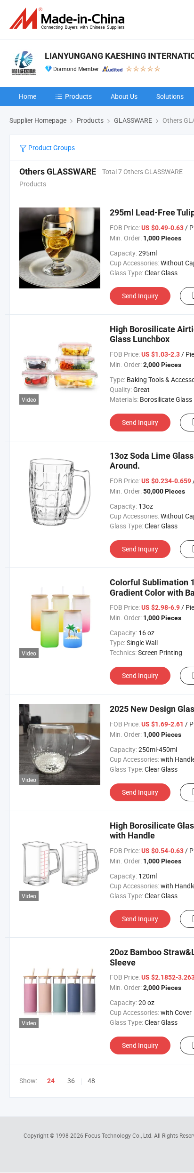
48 (91, 1080)
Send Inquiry (140, 295)
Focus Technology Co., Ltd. (119, 1135)
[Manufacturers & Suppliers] (68, 19)
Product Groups (51, 147)
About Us (124, 96)
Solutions (170, 96)
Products (78, 96)
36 (71, 1080)
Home (27, 96)
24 (51, 1081)
